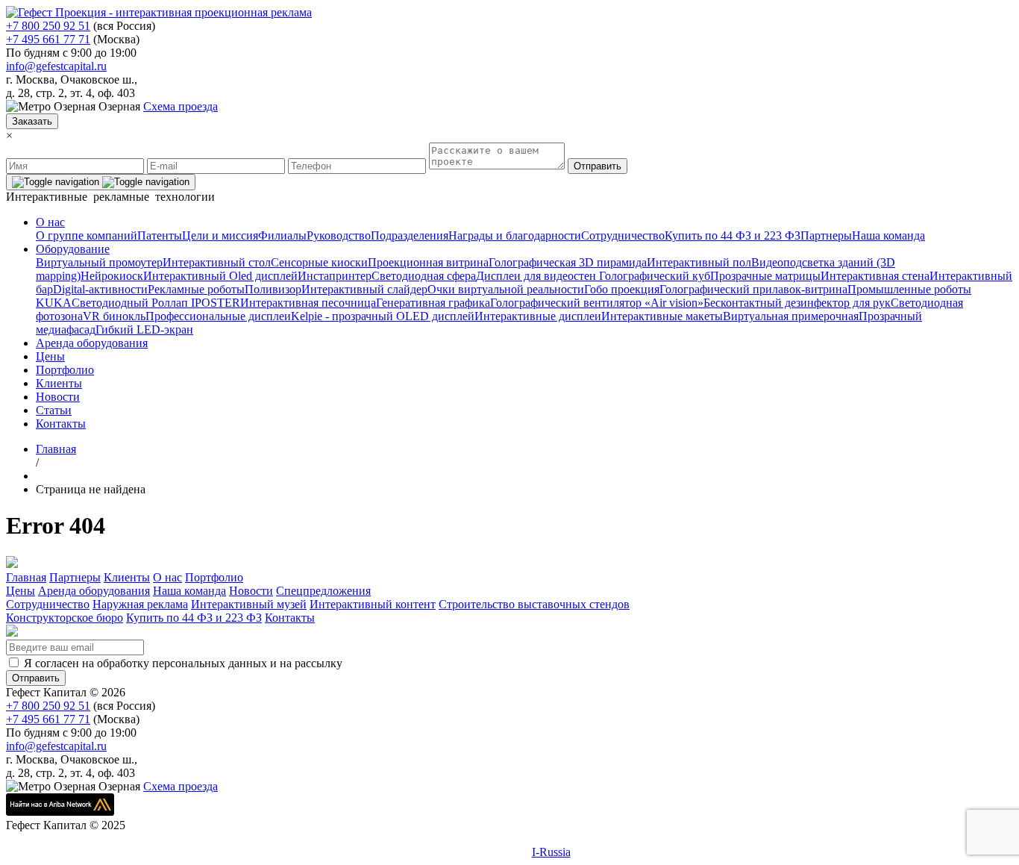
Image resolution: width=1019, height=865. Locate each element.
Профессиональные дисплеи (218, 316)
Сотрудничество (623, 235)
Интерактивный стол (217, 262)
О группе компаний (86, 235)
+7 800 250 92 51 (48, 25)
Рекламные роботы (196, 289)
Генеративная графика (433, 302)
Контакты (61, 423)
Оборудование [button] (73, 249)
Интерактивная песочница (308, 302)
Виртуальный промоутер (99, 262)
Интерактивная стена (875, 275)
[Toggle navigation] (100, 182)
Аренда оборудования (92, 343)
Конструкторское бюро (64, 617)
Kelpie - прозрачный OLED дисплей (382, 316)
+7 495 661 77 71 (48, 39)
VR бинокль (114, 316)
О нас (167, 577)
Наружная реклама (140, 604)
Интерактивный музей (249, 604)
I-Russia (551, 852)
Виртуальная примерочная (791, 316)
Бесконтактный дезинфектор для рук (797, 302)
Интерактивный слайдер (364, 289)
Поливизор (273, 289)
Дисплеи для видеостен (536, 275)
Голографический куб (653, 275)
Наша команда (888, 235)
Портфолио (65, 369)
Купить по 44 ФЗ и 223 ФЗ (732, 235)
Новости (58, 396)
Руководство (339, 235)
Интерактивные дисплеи (537, 316)
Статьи (54, 410)
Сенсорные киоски (319, 262)
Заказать (32, 121)
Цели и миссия (220, 235)
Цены (50, 356)
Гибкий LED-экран (144, 329)
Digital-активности (100, 289)
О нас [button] (50, 222)
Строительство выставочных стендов (534, 604)
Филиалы (282, 235)
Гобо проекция (621, 289)
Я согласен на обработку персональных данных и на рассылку (183, 663)
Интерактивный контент (373, 604)
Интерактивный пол (699, 262)
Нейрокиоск (112, 275)
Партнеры (826, 235)
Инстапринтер (334, 275)
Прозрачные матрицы (765, 275)
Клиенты (59, 383)
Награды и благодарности (514, 235)
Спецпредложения (323, 590)
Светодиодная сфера (423, 275)
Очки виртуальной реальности (505, 289)
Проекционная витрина (428, 262)
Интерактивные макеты (662, 316)
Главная (26, 577)
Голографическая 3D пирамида (568, 262)
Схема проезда (180, 106)
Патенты (159, 235)
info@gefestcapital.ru (56, 66)
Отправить (597, 166)
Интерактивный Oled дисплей (220, 275)
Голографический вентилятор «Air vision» (596, 302)
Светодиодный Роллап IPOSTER (156, 302)
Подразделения (409, 235)
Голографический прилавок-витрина (753, 289)
